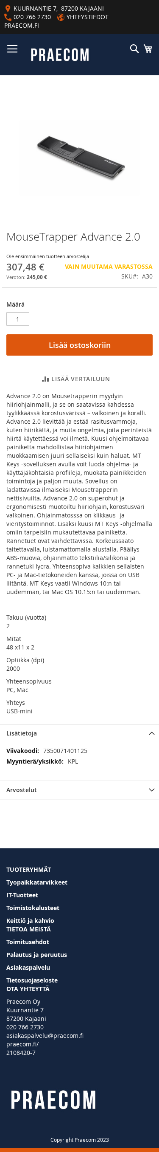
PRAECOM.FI (21, 25)
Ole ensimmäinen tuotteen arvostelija (47, 256)
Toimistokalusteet (32, 908)
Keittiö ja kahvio (30, 920)
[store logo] (60, 54)
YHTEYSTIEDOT (88, 17)
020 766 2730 (25, 1027)
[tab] (79, 733)
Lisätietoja (21, 733)
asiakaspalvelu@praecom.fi (45, 1035)
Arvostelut (21, 790)
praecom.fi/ (22, 1044)
